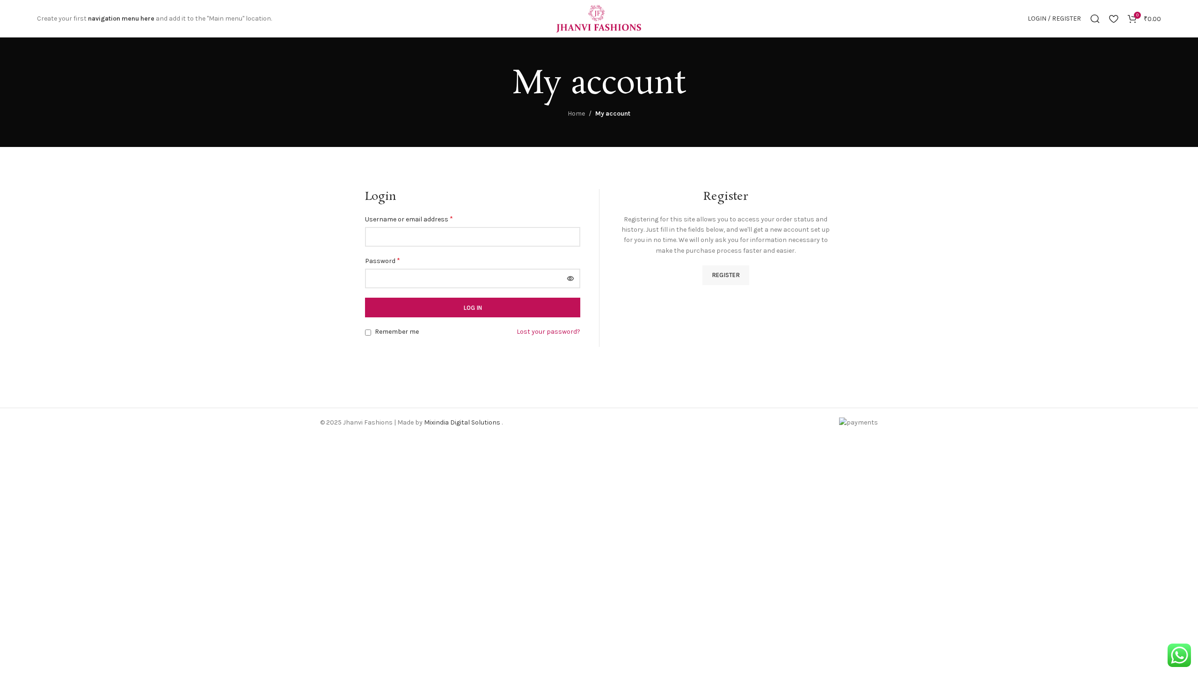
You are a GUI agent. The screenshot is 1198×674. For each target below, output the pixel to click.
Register (726, 274)
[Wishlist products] (1113, 18)
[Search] (1095, 18)
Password (382, 260)
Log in (472, 307)
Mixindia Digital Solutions (463, 422)
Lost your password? (548, 332)
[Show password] (570, 278)
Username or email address (409, 218)
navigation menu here (121, 18)
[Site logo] (599, 18)
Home (576, 113)
